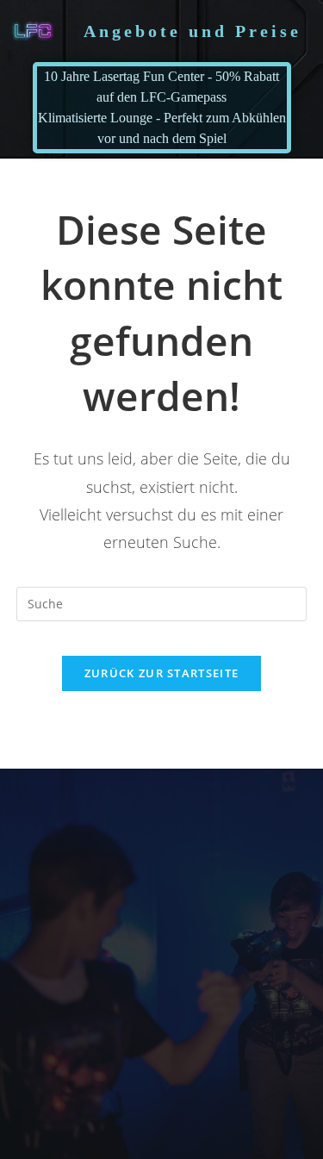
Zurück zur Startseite (161, 673)
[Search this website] (161, 603)
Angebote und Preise (192, 31)
